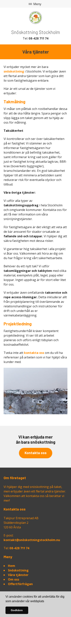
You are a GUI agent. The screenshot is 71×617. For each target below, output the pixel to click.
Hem (11, 566)
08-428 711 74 (38, 38)
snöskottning (14, 71)
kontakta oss (34, 353)
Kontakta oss (36, 453)
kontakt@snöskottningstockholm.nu (32, 540)
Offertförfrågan (20, 584)
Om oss (13, 579)
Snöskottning (18, 570)
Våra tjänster (18, 575)
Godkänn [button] (17, 610)
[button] (45, 601)
